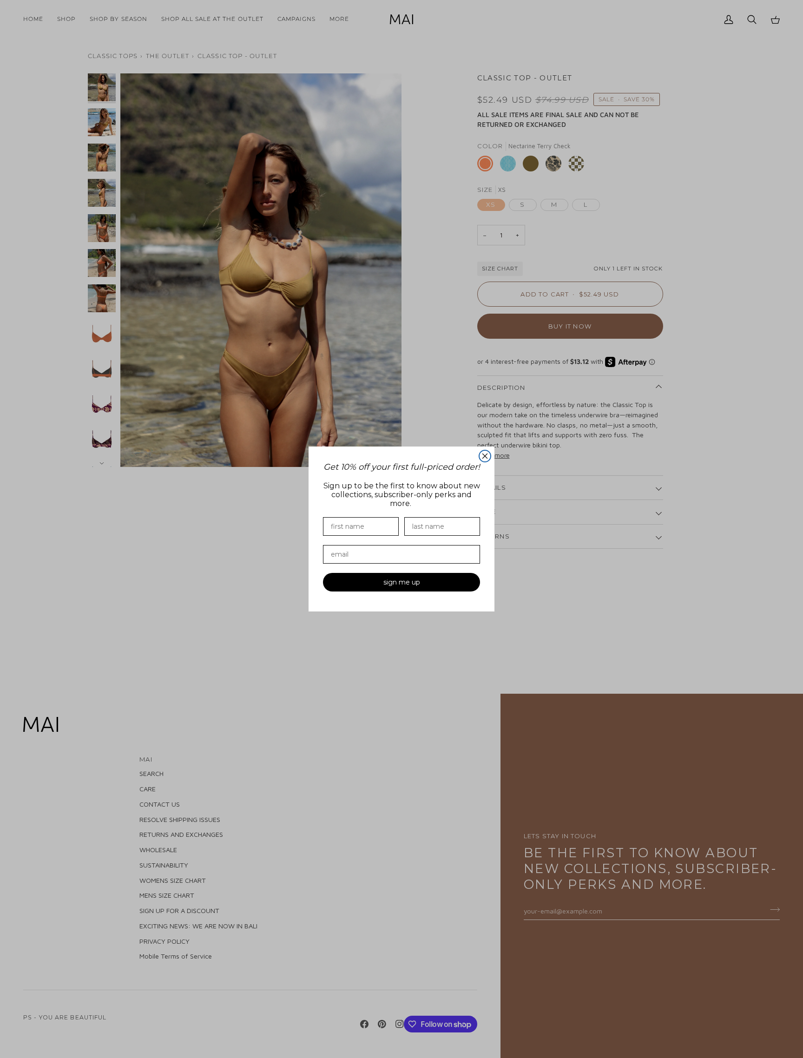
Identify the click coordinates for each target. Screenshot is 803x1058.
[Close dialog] (485, 456)
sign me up (401, 582)
